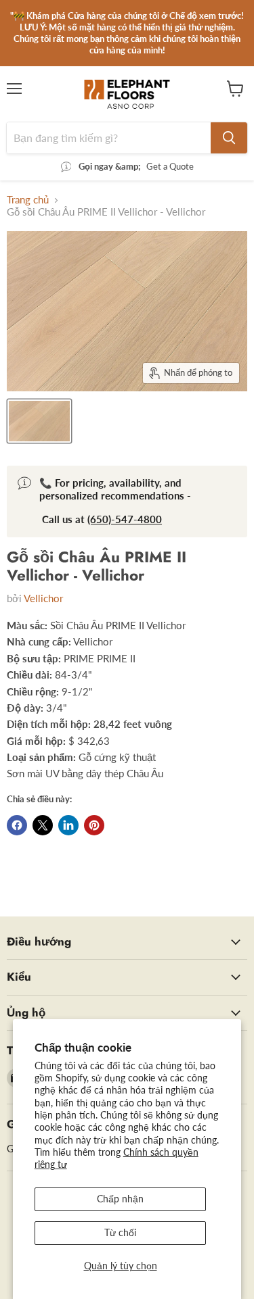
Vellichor (43, 598)
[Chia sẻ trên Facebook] (17, 825)
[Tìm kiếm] (229, 137)
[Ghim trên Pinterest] (94, 825)
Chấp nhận (120, 1198)
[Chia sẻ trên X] (43, 825)
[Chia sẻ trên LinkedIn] (68, 825)
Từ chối (120, 1232)
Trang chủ (28, 199)
